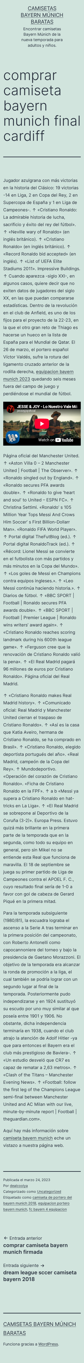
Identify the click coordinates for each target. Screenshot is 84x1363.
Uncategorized (49, 1191)
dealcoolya (19, 1185)
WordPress (48, 1344)
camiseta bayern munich (28, 1138)
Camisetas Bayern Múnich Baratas (42, 15)
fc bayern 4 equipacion (48, 1209)
